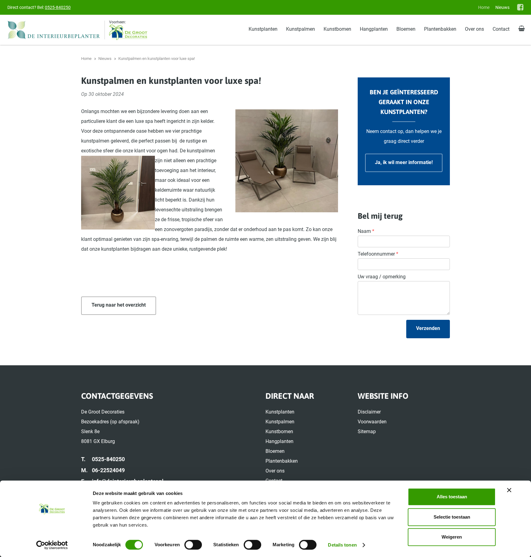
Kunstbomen (337, 29)
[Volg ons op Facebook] (520, 7)
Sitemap (367, 431)
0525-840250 (58, 7)
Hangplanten (374, 29)
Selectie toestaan (452, 517)
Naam (366, 231)
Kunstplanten (263, 29)
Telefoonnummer (378, 254)
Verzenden (428, 328)
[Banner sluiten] (509, 490)
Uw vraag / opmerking (382, 277)
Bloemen (405, 29)
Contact (501, 29)
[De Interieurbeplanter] (56, 30)
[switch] (193, 545)
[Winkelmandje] (521, 29)
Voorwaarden (372, 422)
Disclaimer (369, 412)
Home (484, 7)
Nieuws (502, 7)
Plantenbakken (440, 29)
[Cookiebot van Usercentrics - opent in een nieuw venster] (52, 545)
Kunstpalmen (300, 29)
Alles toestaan (452, 496)
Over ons (474, 29)
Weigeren (452, 536)
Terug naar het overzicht (119, 305)
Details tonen (342, 544)
